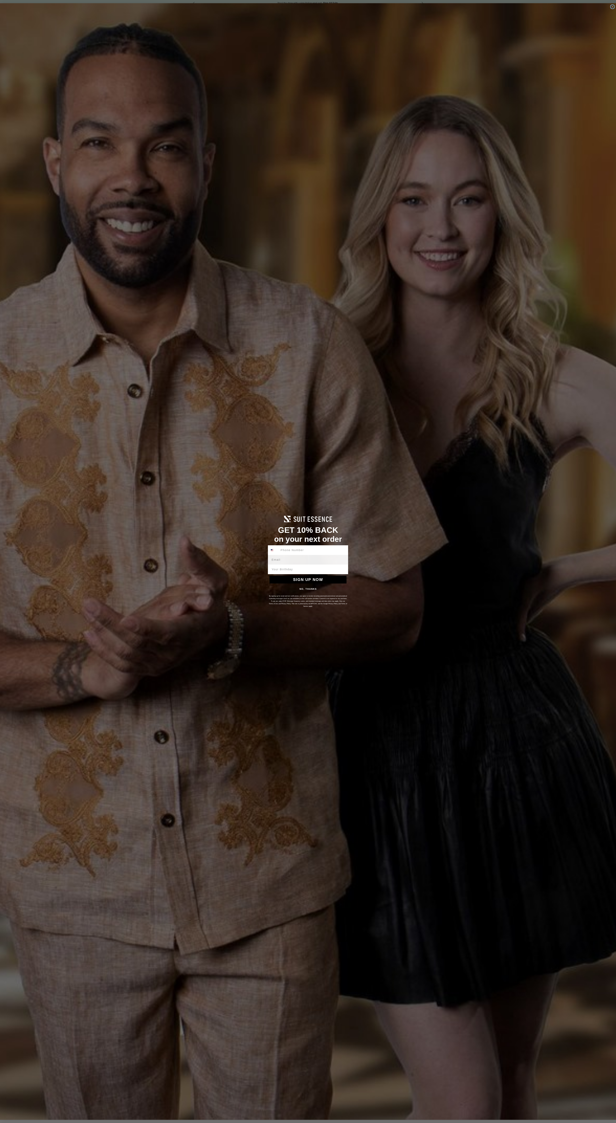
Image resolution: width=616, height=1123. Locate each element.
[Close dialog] (612, 7)
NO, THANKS (308, 589)
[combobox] (274, 550)
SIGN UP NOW (308, 579)
